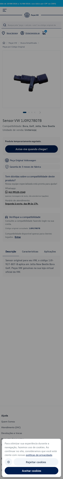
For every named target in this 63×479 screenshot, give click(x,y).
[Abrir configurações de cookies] (8, 462)
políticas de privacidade (39, 455)
